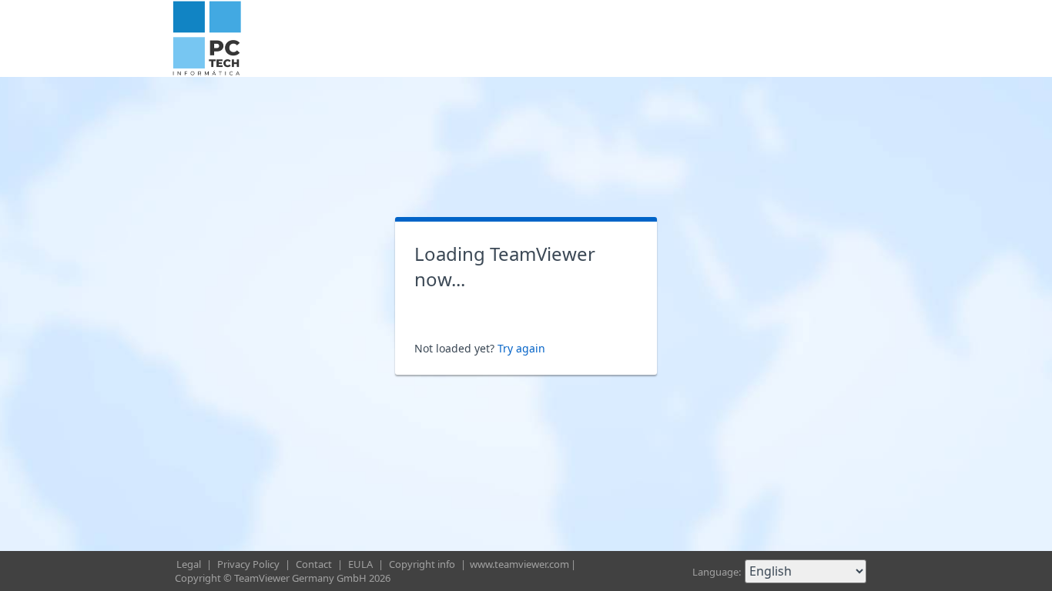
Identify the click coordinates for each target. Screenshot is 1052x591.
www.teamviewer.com (519, 564)
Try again (521, 348)
